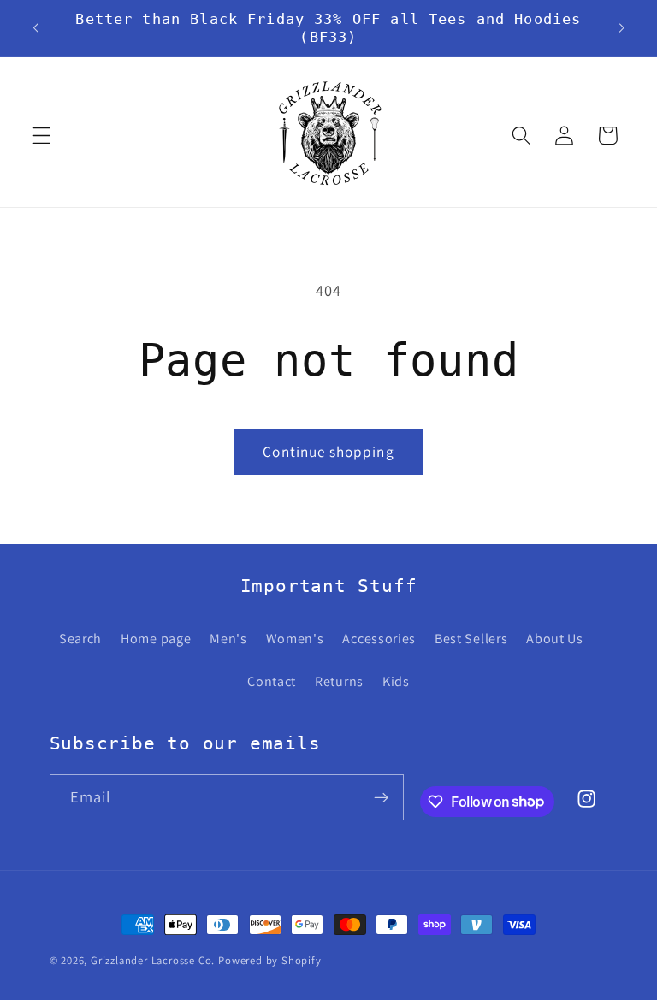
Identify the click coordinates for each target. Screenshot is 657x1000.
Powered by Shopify (270, 960)
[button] (41, 135)
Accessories (379, 639)
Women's (295, 639)
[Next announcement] (621, 28)
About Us (554, 639)
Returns (339, 681)
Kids (396, 681)
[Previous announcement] (36, 28)
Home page (156, 639)
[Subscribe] (381, 797)
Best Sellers (471, 639)
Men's (228, 639)
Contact (271, 681)
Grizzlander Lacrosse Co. (153, 960)
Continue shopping (328, 451)
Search (80, 639)
